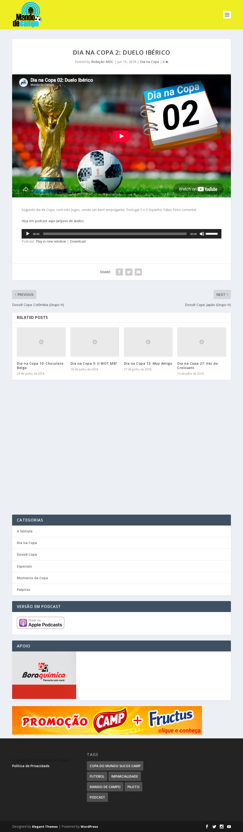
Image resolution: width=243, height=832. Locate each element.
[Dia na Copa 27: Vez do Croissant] (201, 342)
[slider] (212, 233)
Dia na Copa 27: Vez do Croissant (197, 365)
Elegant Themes (45, 826)
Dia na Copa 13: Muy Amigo (148, 363)
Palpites (23, 589)
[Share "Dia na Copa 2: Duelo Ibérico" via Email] (138, 272)
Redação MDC (102, 61)
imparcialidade (124, 776)
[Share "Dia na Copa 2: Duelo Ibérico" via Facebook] (119, 272)
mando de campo (105, 786)
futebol (97, 776)
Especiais (24, 566)
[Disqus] (121, 453)
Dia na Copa (149, 61)
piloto (133, 786)
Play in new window (51, 241)
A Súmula (25, 531)
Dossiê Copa (27, 554)
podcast (97, 797)
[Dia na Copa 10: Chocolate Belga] (41, 342)
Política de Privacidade (30, 766)
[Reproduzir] (27, 233)
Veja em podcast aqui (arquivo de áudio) (53, 221)
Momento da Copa (32, 578)
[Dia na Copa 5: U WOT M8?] (94, 342)
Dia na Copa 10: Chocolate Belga (40, 365)
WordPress (89, 826)
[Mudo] (202, 233)
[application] (121, 234)
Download (78, 241)
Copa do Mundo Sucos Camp (115, 766)
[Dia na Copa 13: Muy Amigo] (148, 342)
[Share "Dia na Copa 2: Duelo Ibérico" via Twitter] (129, 272)
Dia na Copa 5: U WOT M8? (93, 363)
